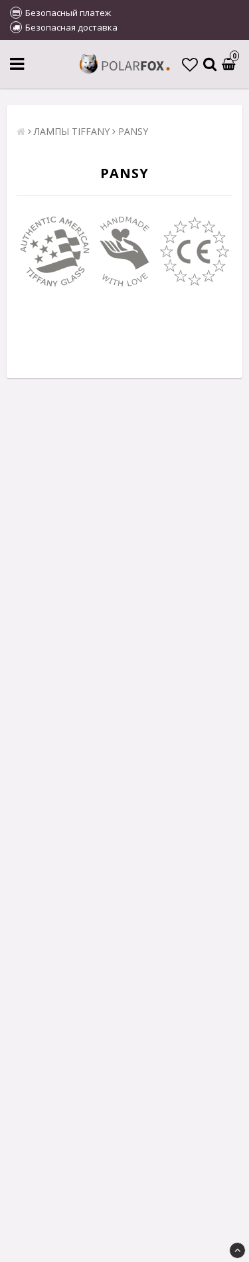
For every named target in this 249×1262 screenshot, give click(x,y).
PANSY (133, 131)
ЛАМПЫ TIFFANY (72, 131)
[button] (190, 64)
